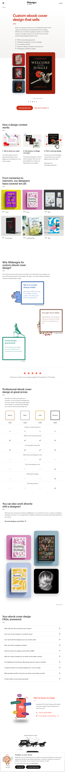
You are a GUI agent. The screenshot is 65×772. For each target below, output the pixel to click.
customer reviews (31, 377)
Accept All (20, 767)
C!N (8, 767)
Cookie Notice (34, 763)
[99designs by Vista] (31, 3)
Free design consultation (47, 716)
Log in (61, 3)
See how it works (40, 108)
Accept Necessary (33, 767)
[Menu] (3, 3)
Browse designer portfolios (14, 521)
